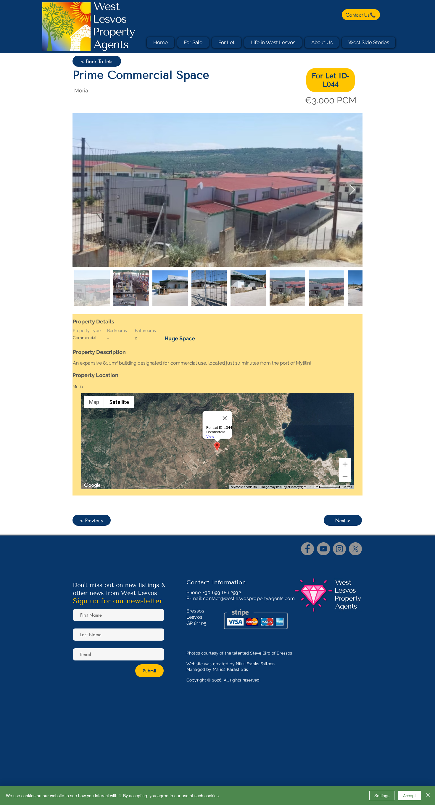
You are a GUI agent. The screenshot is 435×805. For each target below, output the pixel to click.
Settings (381, 795)
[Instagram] (339, 548)
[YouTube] (323, 548)
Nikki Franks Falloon (256, 663)
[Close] (427, 795)
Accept (409, 795)
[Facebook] (307, 548)
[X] (355, 548)
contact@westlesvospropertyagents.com (249, 598)
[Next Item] (352, 190)
